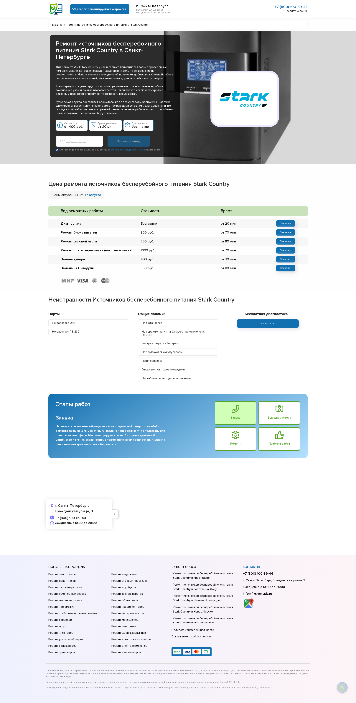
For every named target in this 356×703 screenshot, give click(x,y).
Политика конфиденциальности (193, 630)
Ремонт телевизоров (62, 646)
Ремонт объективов (124, 600)
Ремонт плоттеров (60, 633)
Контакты (251, 567)
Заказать (285, 223)
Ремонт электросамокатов (129, 646)
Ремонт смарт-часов (62, 581)
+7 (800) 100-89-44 (291, 7)
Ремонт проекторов (61, 652)
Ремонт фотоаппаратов (127, 594)
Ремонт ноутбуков (123, 587)
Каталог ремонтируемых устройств (100, 9)
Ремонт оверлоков (123, 626)
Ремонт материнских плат (128, 613)
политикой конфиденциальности (127, 149)
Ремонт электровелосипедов (131, 639)
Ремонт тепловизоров (126, 652)
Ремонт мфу (56, 626)
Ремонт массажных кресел (66, 600)
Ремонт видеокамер (124, 574)
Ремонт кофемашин (61, 607)
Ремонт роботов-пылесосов (67, 594)
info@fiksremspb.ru (257, 594)
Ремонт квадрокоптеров (127, 607)
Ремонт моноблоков (124, 620)
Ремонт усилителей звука (65, 639)
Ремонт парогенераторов (65, 587)
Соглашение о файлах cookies (192, 636)
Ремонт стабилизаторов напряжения (72, 613)
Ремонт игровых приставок (129, 581)
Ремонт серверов (60, 620)
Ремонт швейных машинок (128, 633)
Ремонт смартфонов (62, 574)
